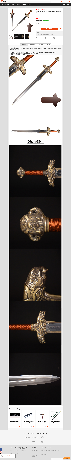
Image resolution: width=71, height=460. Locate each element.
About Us (11, 450)
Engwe (42, 436)
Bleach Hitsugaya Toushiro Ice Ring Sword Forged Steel (56, 422)
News (10, 451)
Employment (11, 453)
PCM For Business (23, 450)
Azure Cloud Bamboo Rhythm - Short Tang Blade (28, 422)
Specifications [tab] (32, 44)
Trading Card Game (35, 437)
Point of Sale (22, 451)
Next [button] (64, 419)
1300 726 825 (43, 453)
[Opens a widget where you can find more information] (66, 458)
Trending (12, 4)
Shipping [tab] (48, 44)
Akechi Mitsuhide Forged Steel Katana (14, 422)
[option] (21, 21)
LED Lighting (33, 441)
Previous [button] (6, 419)
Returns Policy (16, 453)
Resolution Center (27, 437)
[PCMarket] (3, 1)
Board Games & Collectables (36, 438)
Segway (42, 438)
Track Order (26, 436)
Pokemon (42, 437)
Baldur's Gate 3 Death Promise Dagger (42, 422)
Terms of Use (16, 450)
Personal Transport (35, 436)
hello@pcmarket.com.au (44, 454)
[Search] (50, 2)
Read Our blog (34, 451)
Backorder (49, 28)
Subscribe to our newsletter (34, 454)
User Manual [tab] (40, 44)
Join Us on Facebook (35, 450)
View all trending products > (34, 456)
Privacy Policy (16, 451)
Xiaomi (42, 442)
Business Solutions (26, 4)
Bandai (42, 441)
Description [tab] (23, 44)
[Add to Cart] (19, 426)
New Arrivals (18, 4)
